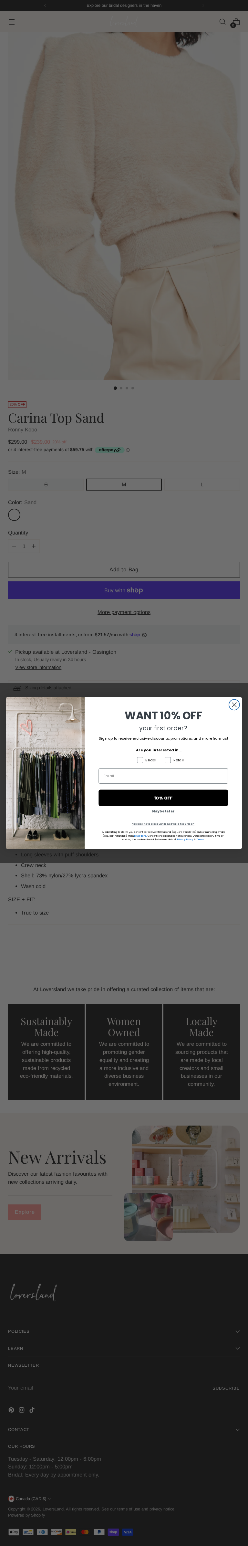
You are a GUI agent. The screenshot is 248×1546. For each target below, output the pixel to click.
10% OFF (163, 797)
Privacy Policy (185, 839)
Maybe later (163, 811)
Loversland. (140, 835)
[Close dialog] (234, 704)
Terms (199, 839)
